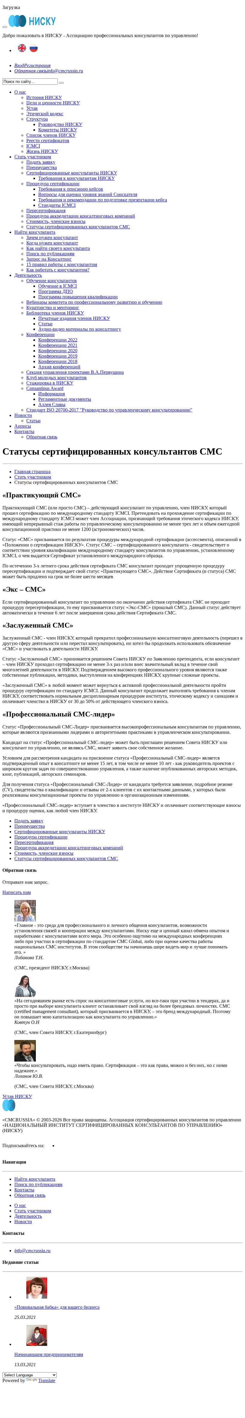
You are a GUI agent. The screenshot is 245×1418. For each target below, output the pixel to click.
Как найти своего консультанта (58, 248)
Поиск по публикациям (50, 253)
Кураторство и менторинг (52, 307)
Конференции (40, 334)
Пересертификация (45, 210)
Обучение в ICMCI (57, 286)
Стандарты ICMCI (57, 205)
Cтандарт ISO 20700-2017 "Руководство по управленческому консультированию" (109, 409)
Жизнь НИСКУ (42, 151)
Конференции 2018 (57, 361)
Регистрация (37, 65)
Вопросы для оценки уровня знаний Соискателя (87, 194)
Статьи (45, 323)
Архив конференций (59, 366)
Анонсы (22, 426)
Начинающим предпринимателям (48, 1354)
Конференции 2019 (57, 356)
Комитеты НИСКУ (57, 129)
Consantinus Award (44, 388)
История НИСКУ (44, 97)
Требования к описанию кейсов (70, 189)
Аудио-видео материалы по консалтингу (79, 329)
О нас (20, 92)
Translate (46, 1380)
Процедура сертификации (52, 183)
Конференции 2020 (57, 350)
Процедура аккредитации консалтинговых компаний (80, 215)
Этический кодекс (44, 113)
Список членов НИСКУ (51, 135)
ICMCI (33, 145)
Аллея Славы (51, 404)
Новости (23, 415)
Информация (51, 393)
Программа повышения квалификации (78, 296)
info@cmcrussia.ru (65, 70)
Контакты (24, 431)
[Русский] (34, 50)
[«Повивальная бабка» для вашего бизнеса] (36, 1296)
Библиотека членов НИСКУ (55, 312)
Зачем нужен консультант (52, 237)
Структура (37, 119)
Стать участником (32, 156)
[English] (22, 50)
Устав (32, 108)
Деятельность (28, 275)
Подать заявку (40, 162)
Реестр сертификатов (47, 140)
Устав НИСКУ (17, 1096)
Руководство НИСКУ (60, 124)
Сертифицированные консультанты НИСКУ (71, 172)
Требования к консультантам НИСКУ (76, 178)
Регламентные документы (64, 399)
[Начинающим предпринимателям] (36, 1344)
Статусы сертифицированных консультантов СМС (78, 226)
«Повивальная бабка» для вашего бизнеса (56, 1307)
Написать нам (16, 892)
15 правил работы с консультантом (61, 264)
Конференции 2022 (57, 339)
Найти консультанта (34, 232)
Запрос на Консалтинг (49, 259)
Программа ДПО (55, 291)
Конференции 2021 (57, 345)
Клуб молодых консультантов (56, 377)
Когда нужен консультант (52, 242)
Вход (19, 65)
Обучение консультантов (51, 280)
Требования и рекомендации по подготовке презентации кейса (102, 199)
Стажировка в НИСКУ (49, 382)
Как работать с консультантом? (57, 269)
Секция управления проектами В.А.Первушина (75, 372)
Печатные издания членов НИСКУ (74, 318)
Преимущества (41, 167)
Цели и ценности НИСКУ (53, 102)
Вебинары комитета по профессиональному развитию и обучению (94, 302)
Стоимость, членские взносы (55, 221)
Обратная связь (30, 70)
